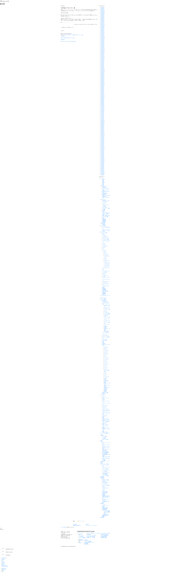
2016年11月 (102, 121)
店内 (103, 217)
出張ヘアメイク (104, 418)
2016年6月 (102, 126)
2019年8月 (102, 86)
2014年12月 (102, 146)
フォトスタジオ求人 (105, 469)
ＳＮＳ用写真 (106, 331)
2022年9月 (102, 52)
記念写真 (102, 477)
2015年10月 (102, 135)
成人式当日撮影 (105, 453)
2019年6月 (102, 88)
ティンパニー (106, 357)
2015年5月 (102, 140)
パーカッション (106, 363)
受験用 (103, 506)
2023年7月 (102, 41)
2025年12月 (103, 10)
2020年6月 (102, 75)
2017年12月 (102, 107)
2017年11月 (102, 108)
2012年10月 (102, 173)
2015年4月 (102, 141)
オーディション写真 (104, 232)
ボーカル (103, 273)
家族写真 (103, 494)
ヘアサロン (102, 394)
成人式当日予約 (104, 451)
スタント (105, 258)
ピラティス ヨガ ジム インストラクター (107, 317)
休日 (82, 34)
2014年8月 (102, 150)
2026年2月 (102, 8)
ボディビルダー (104, 339)
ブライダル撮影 (103, 298)
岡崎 (103, 180)
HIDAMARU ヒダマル (106, 200)
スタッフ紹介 (104, 207)
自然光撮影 (104, 220)
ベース (105, 372)
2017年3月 (102, 117)
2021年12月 (102, 56)
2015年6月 (102, 139)
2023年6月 (102, 42)
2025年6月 (102, 17)
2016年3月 (102, 130)
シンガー (103, 244)
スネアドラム (106, 353)
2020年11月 (102, 70)
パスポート (104, 504)
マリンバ (105, 374)
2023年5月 (102, 43)
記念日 (103, 502)
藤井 (103, 184)
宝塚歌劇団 (104, 289)
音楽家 (105, 391)
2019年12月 (102, 82)
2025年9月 (102, 13)
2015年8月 (102, 137)
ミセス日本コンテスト (106, 281)
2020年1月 (102, 81)
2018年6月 (102, 101)
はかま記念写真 (104, 482)
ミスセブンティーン (105, 275)
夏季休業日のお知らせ (106, 191)
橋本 (103, 181)
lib (71, 33)
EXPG (103, 233)
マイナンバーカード (105, 505)
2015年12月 (102, 133)
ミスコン (103, 274)
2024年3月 (102, 33)
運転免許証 (102, 517)
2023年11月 (102, 37)
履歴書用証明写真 (105, 515)
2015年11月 (102, 134)
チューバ (105, 356)
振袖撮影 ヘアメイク (106, 460)
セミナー (105, 310)
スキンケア (104, 407)
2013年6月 (102, 165)
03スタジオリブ (103, 199)
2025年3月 (102, 20)
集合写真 (103, 393)
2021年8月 (102, 60)
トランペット (106, 358)
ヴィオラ (105, 377)
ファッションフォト (104, 297)
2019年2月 (102, 92)
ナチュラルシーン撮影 (106, 208)
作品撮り (103, 210)
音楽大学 (105, 390)
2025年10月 (103, 12)
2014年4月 (102, 154)
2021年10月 (102, 58)
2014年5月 (102, 153)
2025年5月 (102, 18)
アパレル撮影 (103, 225)
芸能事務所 (104, 293)
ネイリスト (106, 311)
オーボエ (105, 346)
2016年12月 (102, 120)
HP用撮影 (104, 300)
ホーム (62, 527)
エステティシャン (107, 307)
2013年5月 (102, 166)
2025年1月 (102, 22)
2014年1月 (102, 157)
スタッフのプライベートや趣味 (70, 34)
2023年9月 (102, 39)
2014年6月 (102, 152)
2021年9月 (102, 59)
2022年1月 (102, 55)
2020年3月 (102, 78)
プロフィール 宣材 (105, 336)
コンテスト (104, 243)
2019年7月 (102, 87)
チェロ (105, 355)
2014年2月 (102, 156)
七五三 (103, 490)
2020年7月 (102, 74)
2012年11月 (102, 172)
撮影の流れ (104, 194)
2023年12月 (103, 36)
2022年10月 (103, 51)
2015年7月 (102, 138)
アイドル (103, 234)
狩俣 (103, 183)
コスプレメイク (104, 406)
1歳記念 (103, 478)
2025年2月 (102, 21)
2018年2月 (102, 105)
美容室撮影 (102, 476)
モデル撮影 (104, 438)
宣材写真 (103, 343)
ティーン (103, 249)
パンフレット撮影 (107, 313)
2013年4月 (102, 167)
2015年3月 (102, 142)
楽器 (105, 381)
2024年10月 (103, 25)
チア (103, 248)
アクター (105, 252)
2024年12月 (103, 23)
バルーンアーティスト (106, 229)
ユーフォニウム (106, 376)
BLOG (65, 527)
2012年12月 (102, 171)
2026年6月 (102, 7)
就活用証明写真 (104, 508)
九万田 (103, 179)
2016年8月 (102, 124)
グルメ (80, 34)
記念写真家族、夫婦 (105, 501)
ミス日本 (103, 276)
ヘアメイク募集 (104, 474)
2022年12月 (103, 49)
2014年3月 (102, 155)
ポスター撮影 (104, 340)
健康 (103, 417)
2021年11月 (102, 57)
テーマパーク (104, 250)
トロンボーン (106, 359)
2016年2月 (102, 131)
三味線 (105, 378)
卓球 (103, 341)
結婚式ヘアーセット (105, 427)
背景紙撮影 (104, 219)
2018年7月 (102, 100)
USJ (77, 34)
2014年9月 (102, 149)
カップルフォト (104, 483)
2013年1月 (102, 170)
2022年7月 (102, 54)
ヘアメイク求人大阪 (105, 475)
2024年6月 (102, 29)
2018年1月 (102, 106)
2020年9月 (102, 72)
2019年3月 (102, 91)
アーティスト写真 (103, 226)
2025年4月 (102, 19)
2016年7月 (102, 125)
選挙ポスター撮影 (105, 392)
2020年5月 (102, 76)
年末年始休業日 (104, 193)
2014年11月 (102, 147)
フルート (105, 369)
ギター (105, 348)
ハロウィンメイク (105, 408)
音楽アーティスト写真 (106, 230)
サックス (105, 352)
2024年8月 (102, 27)
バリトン (105, 362)
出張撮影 (102, 435)
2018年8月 (102, 99)
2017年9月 (102, 110)
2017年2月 (102, 118)
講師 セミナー (106, 330)
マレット (105, 375)
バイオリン (106, 361)
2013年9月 (102, 162)
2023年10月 (103, 38)
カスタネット (106, 347)
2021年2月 (102, 67)
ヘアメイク (102, 396)
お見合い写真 (103, 223)
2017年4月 (102, 116)
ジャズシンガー (105, 245)
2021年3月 (102, 66)
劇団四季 (103, 288)
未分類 (102, 461)
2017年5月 (102, 115)
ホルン (105, 373)
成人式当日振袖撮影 (105, 452)
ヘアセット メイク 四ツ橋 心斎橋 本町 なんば (106, 410)
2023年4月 (102, 44)
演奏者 (105, 389)
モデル (103, 284)
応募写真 (103, 292)
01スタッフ (102, 178)
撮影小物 (103, 218)
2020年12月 (103, 69)
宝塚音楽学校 (104, 290)
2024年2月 (102, 34)
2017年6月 (102, 114)
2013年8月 (102, 163)
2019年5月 (102, 89)
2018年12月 (102, 94)
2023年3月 (102, 45)
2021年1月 (102, 68)
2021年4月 (102, 65)
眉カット (103, 426)
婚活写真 (103, 224)
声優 (103, 342)
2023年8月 (102, 40)
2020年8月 (102, 73)
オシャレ (103, 203)
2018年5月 (102, 102)
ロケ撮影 (103, 209)
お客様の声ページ (105, 186)
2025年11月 (102, 11)
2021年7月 (102, 61)
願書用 (103, 516)
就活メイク (104, 423)
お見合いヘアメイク (105, 397)
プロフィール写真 (103, 299)
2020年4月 (102, 77)
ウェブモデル (104, 235)
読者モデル (104, 294)
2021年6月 (102, 62)
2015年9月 (102, 136)
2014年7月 (102, 151)
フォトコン (104, 395)
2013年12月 (102, 158)
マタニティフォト (105, 487)
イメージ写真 (103, 231)
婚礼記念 (103, 493)
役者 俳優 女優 (105, 291)
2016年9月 (102, 123)
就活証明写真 (104, 509)
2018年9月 (102, 98)
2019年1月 (102, 93)
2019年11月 (102, 83)
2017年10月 (102, 109)
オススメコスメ (104, 405)
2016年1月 (102, 132)
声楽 (105, 379)
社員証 (105, 327)
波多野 (103, 182)
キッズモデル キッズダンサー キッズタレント (106, 241)
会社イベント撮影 (105, 439)
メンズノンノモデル (105, 283)
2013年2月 (102, 169)
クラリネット (106, 349)
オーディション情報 (105, 239)
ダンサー (103, 247)
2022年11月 (102, 50)
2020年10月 (103, 71)
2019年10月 (102, 84)
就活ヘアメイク (107, 514)
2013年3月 (102, 168)
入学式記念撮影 (105, 491)
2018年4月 (102, 103)
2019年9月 (102, 85)
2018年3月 (102, 104)
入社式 (103, 211)
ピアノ (105, 365)
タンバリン (106, 354)
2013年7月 (102, 164)
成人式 (102, 441)
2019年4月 (102, 90)
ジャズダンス (104, 246)
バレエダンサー (107, 312)
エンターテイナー (105, 236)
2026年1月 (102, 9)
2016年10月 (102, 122)
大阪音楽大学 (106, 380)
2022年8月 (102, 53)
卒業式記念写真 (104, 492)
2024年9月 (102, 26)
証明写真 (102, 503)
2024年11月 (102, 24)
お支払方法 (104, 187)
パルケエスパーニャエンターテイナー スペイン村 (107, 263)
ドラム (105, 360)
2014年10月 (102, 148)
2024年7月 (102, 28)
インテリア (104, 202)
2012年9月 (102, 174)
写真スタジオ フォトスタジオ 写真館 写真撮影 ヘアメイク (106, 213)
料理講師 (105, 326)
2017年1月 (102, 119)
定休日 (103, 192)
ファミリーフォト (105, 484)
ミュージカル (104, 282)
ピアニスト (106, 364)
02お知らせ (102, 185)
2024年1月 (102, 35)
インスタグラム (104, 201)
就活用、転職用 (104, 507)
